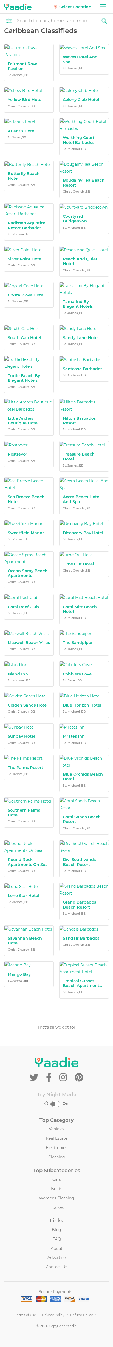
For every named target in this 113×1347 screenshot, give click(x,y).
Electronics (56, 1147)
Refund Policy (81, 1315)
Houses (57, 1207)
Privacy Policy (53, 1315)
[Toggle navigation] (103, 6)
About (57, 1248)
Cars (56, 1179)
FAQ (56, 1239)
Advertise (56, 1257)
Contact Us (56, 1266)
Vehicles (56, 1129)
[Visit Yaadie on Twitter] (35, 1077)
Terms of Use (25, 1315)
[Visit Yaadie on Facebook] (49, 1077)
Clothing (56, 1157)
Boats (56, 1188)
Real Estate (56, 1138)
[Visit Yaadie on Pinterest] (79, 1077)
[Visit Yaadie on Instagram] (64, 1077)
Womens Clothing (56, 1198)
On (66, 1103)
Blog (56, 1229)
